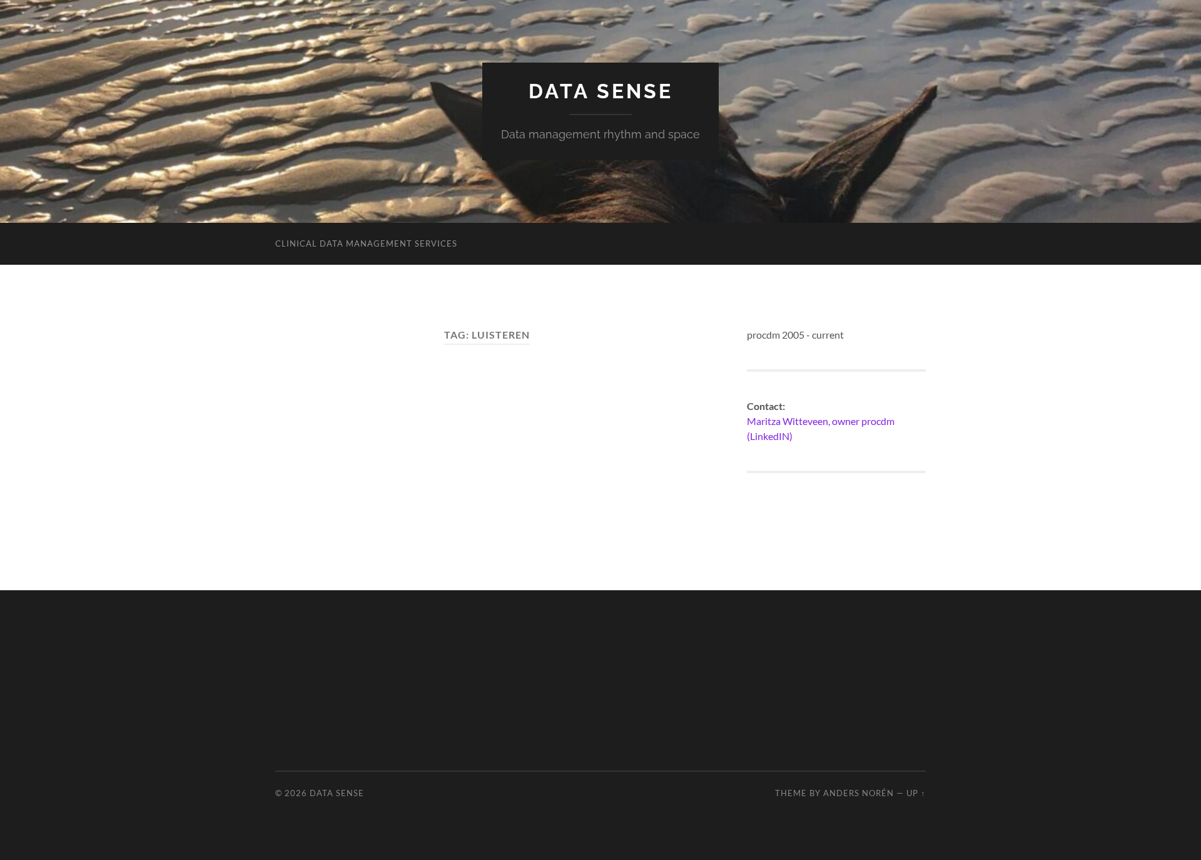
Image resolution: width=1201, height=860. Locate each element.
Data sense (601, 91)
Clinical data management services (366, 243)
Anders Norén (858, 793)
